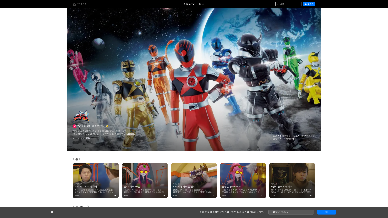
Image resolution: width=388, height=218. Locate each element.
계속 (327, 212)
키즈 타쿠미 (283, 136)
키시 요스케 (294, 136)
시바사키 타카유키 (286, 138)
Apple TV (189, 3)
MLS (201, 3)
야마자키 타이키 (308, 136)
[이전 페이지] (70, 180)
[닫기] (52, 212)
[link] (81, 206)
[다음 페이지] (318, 180)
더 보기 (131, 134)
